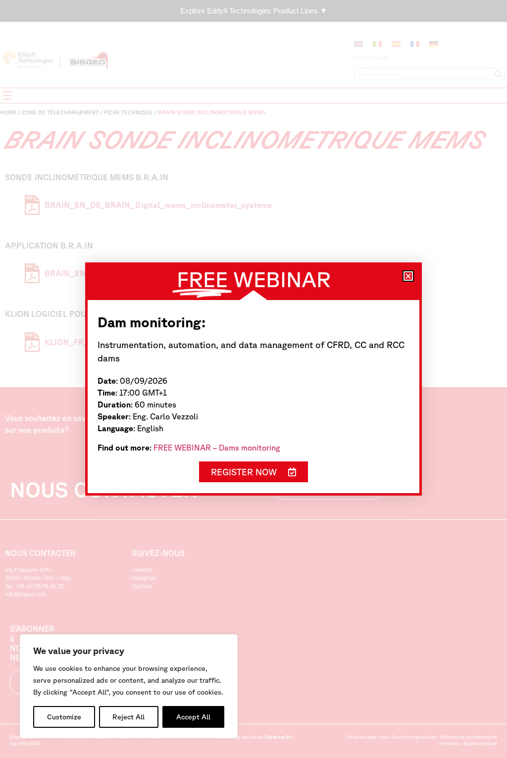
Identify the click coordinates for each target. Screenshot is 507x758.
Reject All (128, 717)
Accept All (193, 717)
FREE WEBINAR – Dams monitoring (216, 447)
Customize (64, 717)
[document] (253, 379)
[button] (408, 276)
